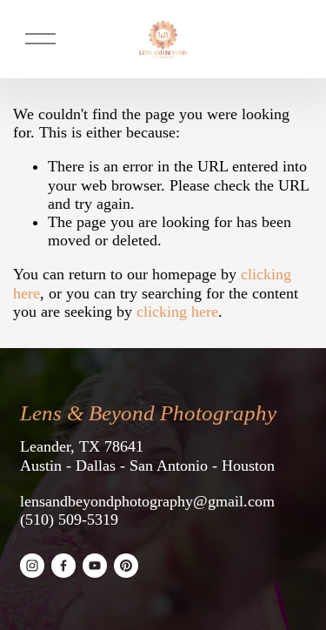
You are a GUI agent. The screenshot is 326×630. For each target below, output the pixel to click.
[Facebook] (63, 565)
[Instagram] (32, 565)
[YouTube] (95, 565)
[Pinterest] (126, 565)
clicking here (177, 311)
